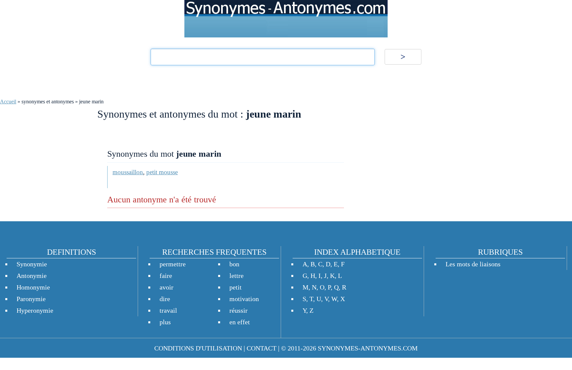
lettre (236, 275)
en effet (239, 322)
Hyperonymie (35, 310)
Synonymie (32, 264)
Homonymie (33, 287)
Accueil (8, 101)
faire (166, 275)
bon (234, 264)
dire (165, 298)
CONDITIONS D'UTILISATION (198, 348)
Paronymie (31, 298)
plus (165, 322)
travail (168, 310)
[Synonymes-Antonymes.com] (286, 18)
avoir (166, 287)
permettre (173, 264)
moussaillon (128, 172)
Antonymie (32, 275)
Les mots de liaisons (473, 264)
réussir (238, 310)
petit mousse (162, 172)
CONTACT (261, 348)
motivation (244, 298)
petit (235, 287)
